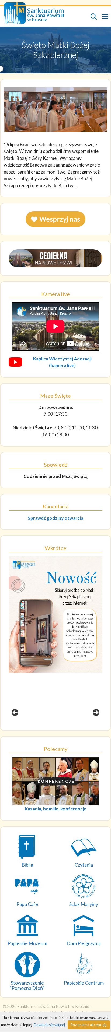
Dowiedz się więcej (49, 1024)
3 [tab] (58, 728)
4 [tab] (64, 728)
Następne (96, 713)
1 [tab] (46, 728)
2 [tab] (52, 728)
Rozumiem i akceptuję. (88, 1024)
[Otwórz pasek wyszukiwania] (93, 16)
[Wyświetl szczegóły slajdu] (55, 614)
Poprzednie (15, 713)
